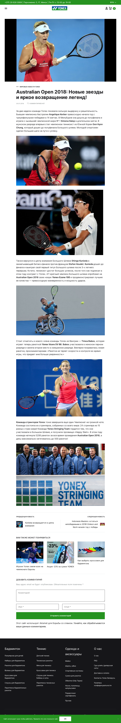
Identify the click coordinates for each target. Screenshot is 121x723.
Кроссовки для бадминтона (11, 676)
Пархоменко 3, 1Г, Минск (35, 2)
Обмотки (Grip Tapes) (73, 681)
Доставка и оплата (101, 673)
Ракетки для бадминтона (15, 665)
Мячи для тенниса (44, 665)
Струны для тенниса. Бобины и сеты (45, 676)
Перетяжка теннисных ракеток (46, 684)
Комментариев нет (37, 103)
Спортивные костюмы (74, 671)
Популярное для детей (14, 656)
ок (65, 719)
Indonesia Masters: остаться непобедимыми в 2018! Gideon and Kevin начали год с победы (81, 524)
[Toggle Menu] (6, 8)
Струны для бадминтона (15, 683)
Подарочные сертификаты (70, 694)
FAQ (95, 661)
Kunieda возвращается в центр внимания (39, 524)
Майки (67, 661)
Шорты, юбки (70, 666)
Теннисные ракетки (44, 661)
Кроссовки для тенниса (46, 670)
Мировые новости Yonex (30, 87)
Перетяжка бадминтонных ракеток (15, 689)
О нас (96, 656)
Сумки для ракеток (73, 676)
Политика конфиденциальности (102, 684)
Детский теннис (43, 656)
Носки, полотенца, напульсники (72, 687)
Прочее (68, 701)
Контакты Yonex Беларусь (104, 678)
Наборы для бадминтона (15, 661)
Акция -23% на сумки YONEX (60, 566)
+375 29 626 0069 (13, 2)
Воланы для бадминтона (14, 670)
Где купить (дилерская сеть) (103, 666)
